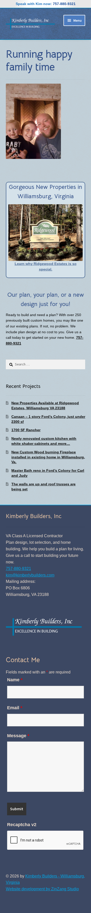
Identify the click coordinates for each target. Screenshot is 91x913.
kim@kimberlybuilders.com (30, 575)
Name (14, 679)
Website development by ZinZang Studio (42, 889)
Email (14, 707)
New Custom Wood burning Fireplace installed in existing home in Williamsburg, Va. (48, 457)
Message (18, 735)
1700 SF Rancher (25, 430)
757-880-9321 (64, 4)
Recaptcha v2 (21, 824)
